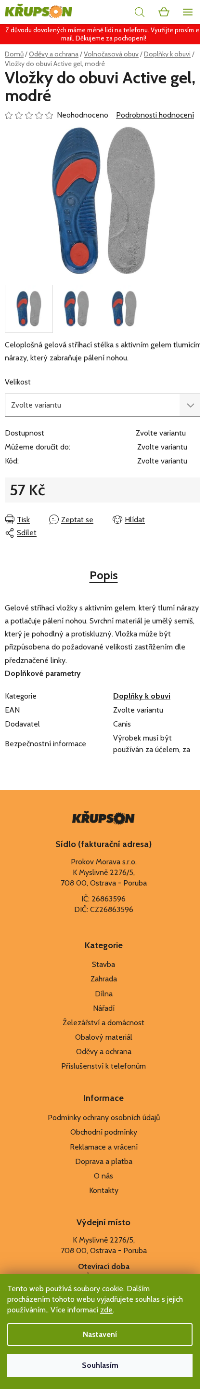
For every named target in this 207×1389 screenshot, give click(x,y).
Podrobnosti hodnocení (155, 114)
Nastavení (100, 1334)
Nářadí (104, 1008)
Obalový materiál (103, 1037)
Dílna (104, 993)
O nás (103, 1175)
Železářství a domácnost (103, 1022)
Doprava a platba (103, 1161)
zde (106, 1309)
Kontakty (103, 1190)
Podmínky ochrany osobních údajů (104, 1117)
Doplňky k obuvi (141, 696)
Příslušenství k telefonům (103, 1066)
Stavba (103, 964)
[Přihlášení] (118, 12)
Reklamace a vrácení (104, 1146)
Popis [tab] (104, 575)
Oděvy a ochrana (103, 1051)
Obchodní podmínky (103, 1132)
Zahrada (104, 978)
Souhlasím (100, 1365)
